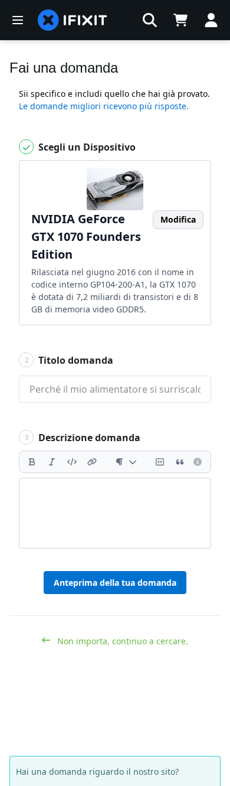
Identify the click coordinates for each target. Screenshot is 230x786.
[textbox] (115, 513)
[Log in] (211, 20)
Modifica (178, 219)
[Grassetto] (31, 462)
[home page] (72, 20)
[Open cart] (180, 20)
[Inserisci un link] (92, 462)
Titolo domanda (69, 360)
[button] (150, 20)
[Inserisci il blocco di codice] (159, 462)
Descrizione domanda (83, 437)
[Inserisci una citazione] (179, 462)
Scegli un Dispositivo (86, 147)
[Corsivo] (51, 462)
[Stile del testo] (126, 462)
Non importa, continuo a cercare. (121, 641)
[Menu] (17, 20)
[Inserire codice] (72, 462)
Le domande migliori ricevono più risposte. (104, 106)
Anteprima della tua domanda (115, 582)
